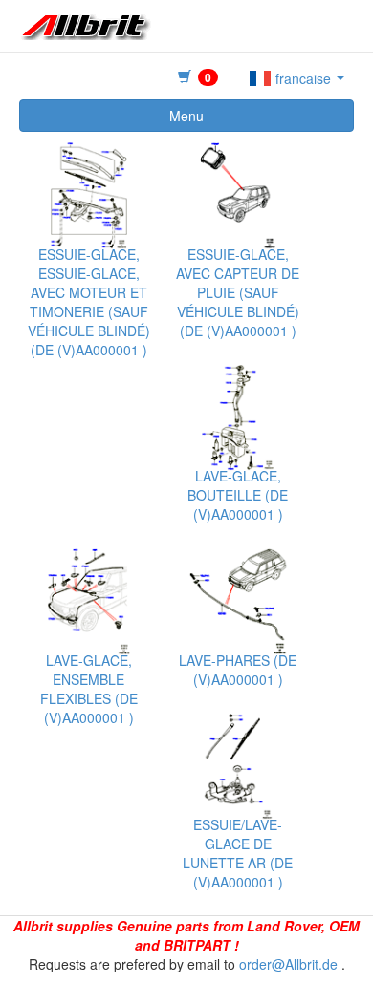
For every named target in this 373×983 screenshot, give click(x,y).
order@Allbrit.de (288, 963)
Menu (186, 115)
